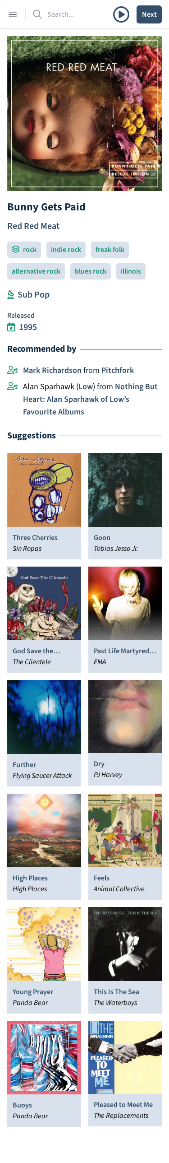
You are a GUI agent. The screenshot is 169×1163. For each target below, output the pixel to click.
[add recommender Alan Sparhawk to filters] (12, 387)
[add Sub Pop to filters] (10, 294)
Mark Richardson (52, 370)
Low (85, 386)
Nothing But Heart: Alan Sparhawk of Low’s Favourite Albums (90, 399)
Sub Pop (34, 294)
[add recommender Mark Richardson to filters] (12, 370)
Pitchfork (117, 370)
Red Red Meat (33, 226)
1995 (28, 327)
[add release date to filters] (11, 327)
